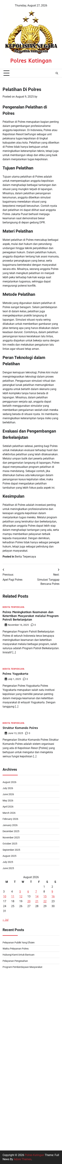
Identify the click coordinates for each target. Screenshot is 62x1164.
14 (36, 896)
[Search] (56, 73)
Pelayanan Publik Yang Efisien (19, 942)
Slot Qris (8, 1101)
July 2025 (8, 862)
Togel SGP (9, 1042)
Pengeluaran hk (12, 1017)
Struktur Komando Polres (20, 728)
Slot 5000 (8, 984)
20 (28, 901)
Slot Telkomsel (11, 1009)
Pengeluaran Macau (15, 1034)
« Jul (5, 920)
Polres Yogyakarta (15, 673)
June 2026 (8, 794)
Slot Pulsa (9, 1001)
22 (44, 901)
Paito (6, 976)
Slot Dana (9, 1084)
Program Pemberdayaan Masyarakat (22, 967)
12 (20, 896)
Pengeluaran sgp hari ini (17, 992)
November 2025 (11, 837)
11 (12, 896)
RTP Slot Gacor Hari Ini (16, 1067)
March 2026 (9, 812)
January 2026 (10, 825)
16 (53, 896)
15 (44, 896)
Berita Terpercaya (25, 556)
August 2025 (9, 856)
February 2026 (10, 819)
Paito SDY (9, 1026)
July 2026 (8, 788)
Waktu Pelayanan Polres (16, 948)
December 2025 (11, 831)
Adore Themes (22, 1159)
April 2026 (8, 806)
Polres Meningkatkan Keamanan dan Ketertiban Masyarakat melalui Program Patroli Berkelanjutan (31, 615)
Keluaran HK (10, 1134)
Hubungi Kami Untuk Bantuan (18, 954)
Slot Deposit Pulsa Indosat (19, 1076)
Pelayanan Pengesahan (15, 961)
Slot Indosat (10, 1117)
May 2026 (8, 800)
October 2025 (10, 843)
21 (36, 901)
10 (4, 896)
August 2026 (9, 782)
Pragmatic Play (12, 1109)
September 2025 (11, 849)
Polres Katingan (31, 60)
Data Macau (10, 1051)
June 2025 (8, 868)
